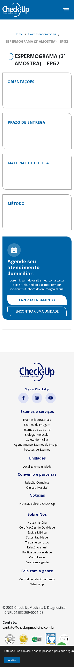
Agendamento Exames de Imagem (37, 444)
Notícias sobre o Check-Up (37, 504)
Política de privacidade (37, 552)
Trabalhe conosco (37, 542)
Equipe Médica (37, 532)
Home (19, 34)
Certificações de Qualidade (37, 527)
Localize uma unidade (37, 466)
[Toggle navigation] (66, 10)
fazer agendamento (37, 300)
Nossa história (37, 522)
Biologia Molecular (37, 435)
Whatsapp (37, 584)
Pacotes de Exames (37, 449)
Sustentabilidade (37, 537)
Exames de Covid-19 (37, 430)
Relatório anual (37, 547)
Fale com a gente (37, 562)
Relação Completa (37, 482)
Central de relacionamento (37, 579)
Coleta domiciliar (37, 439)
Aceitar (12, 660)
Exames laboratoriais (42, 34)
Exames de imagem (37, 425)
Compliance (37, 557)
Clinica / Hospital (37, 487)
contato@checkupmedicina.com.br (28, 627)
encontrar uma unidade (37, 311)
